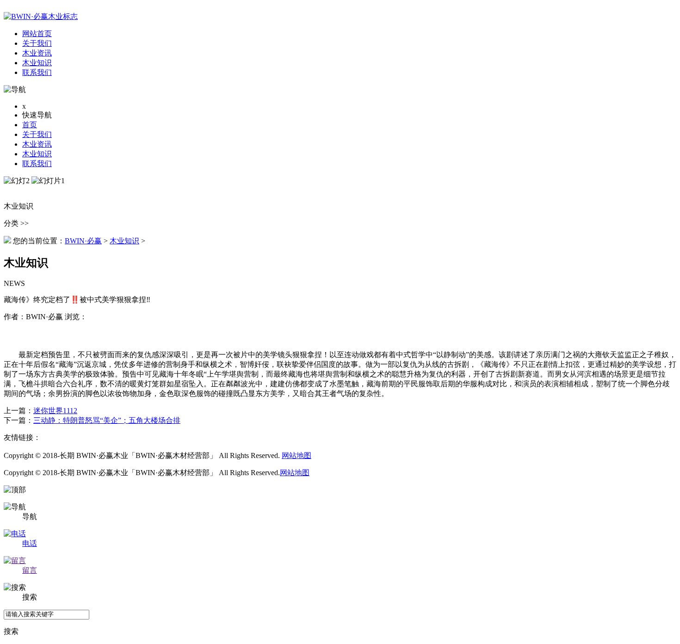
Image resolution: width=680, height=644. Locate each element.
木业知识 (37, 154)
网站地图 (296, 455)
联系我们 (37, 163)
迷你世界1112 (55, 411)
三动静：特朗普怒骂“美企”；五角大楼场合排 (106, 420)
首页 (29, 125)
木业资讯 (37, 144)
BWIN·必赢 (83, 241)
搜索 (11, 631)
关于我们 (37, 134)
